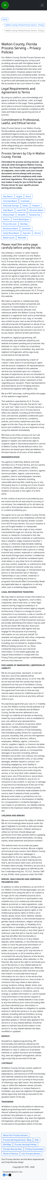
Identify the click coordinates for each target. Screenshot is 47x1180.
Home (5, 19)
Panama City (34, 214)
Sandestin (26, 228)
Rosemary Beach (10, 228)
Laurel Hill (21, 210)
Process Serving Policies (26, 1144)
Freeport (36, 205)
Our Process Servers (31, 1153)
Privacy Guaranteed (34, 1149)
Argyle (19, 196)
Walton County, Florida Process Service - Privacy (25, 25)
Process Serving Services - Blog (17, 1140)
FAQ (37, 1140)
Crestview (25, 201)
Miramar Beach (36, 210)
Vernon (37, 233)
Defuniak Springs (11, 205)
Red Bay (23, 224)
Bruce (28, 196)
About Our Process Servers (15, 1135)
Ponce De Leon (10, 224)
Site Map (7, 1144)
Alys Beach (8, 196)
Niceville (21, 214)
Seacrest (27, 233)
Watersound (8, 237)
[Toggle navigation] (42, 5)
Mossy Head (8, 214)
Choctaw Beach (10, 201)
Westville (22, 237)
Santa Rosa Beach (11, 233)
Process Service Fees (12, 1149)
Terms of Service (10, 1153)
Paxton (6, 219)
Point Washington (21, 219)
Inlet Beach (8, 210)
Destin (25, 205)
